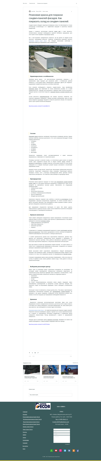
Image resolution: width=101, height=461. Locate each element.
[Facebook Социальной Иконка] (77, 451)
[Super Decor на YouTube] (56, 450)
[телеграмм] (65, 450)
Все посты (25, 3)
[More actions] (71, 11)
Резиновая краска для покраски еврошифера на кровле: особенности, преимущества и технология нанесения (69, 377)
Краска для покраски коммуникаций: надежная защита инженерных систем (31, 377)
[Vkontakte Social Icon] (69, 450)
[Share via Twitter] (32, 352)
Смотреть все (75, 362)
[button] (76, 3)
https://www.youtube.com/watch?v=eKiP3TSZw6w (39, 324)
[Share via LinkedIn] (35, 352)
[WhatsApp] (51, 450)
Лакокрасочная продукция (42, 3)
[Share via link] (38, 352)
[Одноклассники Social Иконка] (74, 450)
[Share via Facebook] (29, 352)
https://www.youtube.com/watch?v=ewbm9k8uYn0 (39, 106)
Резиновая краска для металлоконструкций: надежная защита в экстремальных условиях (49, 377)
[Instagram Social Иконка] (60, 450)
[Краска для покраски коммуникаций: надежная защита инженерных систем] (31, 369)
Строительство (32, 3)
